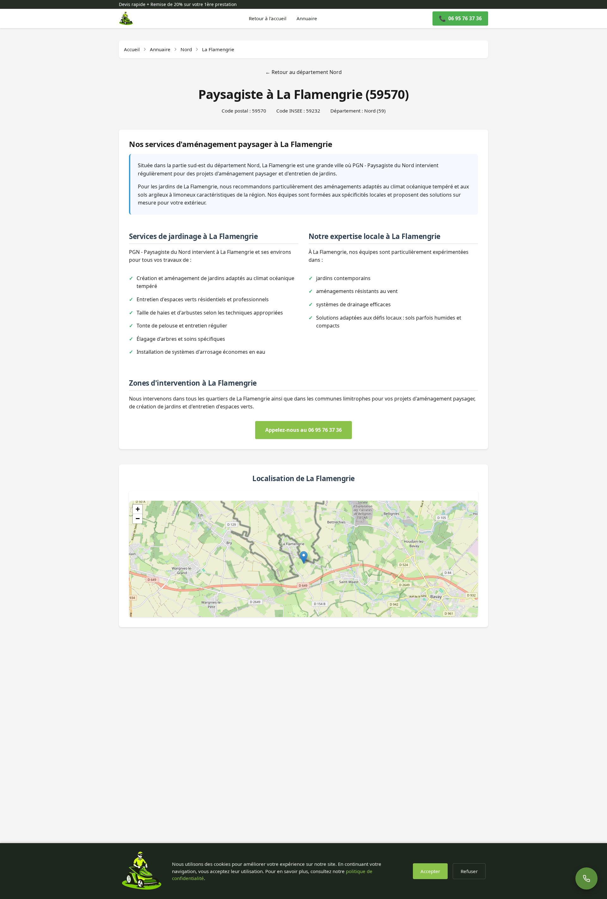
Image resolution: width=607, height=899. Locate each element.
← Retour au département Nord (303, 72)
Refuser (469, 871)
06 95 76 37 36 (460, 18)
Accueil (132, 49)
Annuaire (307, 18)
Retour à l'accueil (267, 18)
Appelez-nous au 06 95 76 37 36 (303, 429)
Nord (186, 49)
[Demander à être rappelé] (586, 878)
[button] (304, 557)
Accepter (430, 871)
